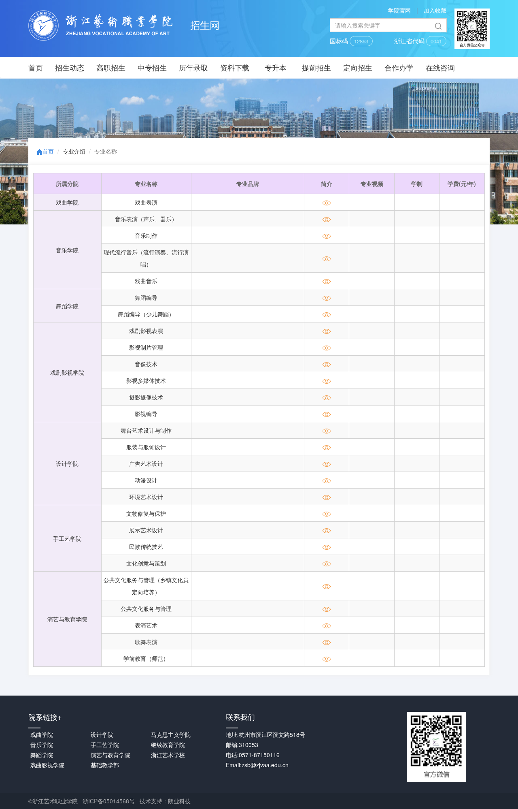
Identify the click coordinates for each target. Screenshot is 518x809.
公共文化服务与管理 (146, 608)
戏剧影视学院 (67, 372)
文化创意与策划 (146, 563)
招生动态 (69, 67)
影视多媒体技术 (146, 380)
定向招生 (357, 67)
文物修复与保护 (146, 513)
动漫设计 (146, 480)
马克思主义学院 (171, 734)
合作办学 (399, 67)
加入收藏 (435, 10)
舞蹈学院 (67, 306)
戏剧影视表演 (146, 331)
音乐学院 (67, 250)
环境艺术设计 (146, 497)
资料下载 (234, 67)
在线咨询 (440, 67)
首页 (35, 67)
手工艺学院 (67, 538)
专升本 (276, 67)
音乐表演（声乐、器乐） (146, 219)
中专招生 (152, 67)
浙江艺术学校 (168, 755)
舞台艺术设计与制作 (146, 430)
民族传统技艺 (146, 546)
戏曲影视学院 (47, 765)
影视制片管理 (146, 347)
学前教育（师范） (146, 658)
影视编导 (146, 414)
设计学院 (67, 463)
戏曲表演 (146, 202)
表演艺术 (146, 625)
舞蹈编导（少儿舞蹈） (146, 314)
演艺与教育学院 (67, 619)
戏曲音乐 (146, 281)
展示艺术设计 (146, 530)
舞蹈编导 (146, 297)
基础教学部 (105, 765)
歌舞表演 (146, 642)
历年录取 (193, 67)
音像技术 (146, 364)
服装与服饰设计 (146, 447)
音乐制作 (146, 235)
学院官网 (399, 10)
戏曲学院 (67, 202)
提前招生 (316, 67)
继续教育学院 (168, 745)
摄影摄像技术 (146, 397)
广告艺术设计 (146, 463)
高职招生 (110, 67)
